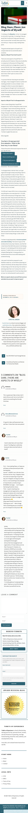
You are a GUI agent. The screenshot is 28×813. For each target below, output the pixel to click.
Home (4, 758)
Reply (4, 405)
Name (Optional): (6, 665)
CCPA (4, 776)
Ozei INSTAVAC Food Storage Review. (15, 356)
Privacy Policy (6, 784)
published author (7, 325)
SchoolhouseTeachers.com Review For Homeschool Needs (15, 363)
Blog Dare (13, 34)
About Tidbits (14, 649)
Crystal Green (14, 319)
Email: (4, 671)
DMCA (4, 779)
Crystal (8, 435)
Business (16, 297)
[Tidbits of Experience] (5, 3)
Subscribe (13, 683)
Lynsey (7, 458)
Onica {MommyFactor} (11, 414)
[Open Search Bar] (22, 3)
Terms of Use (6, 781)
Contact (5, 764)
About (4, 761)
